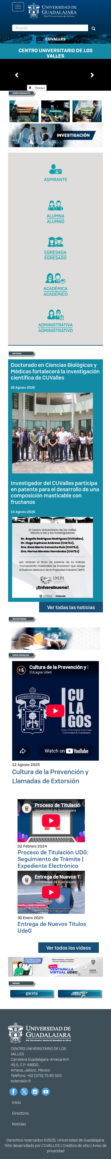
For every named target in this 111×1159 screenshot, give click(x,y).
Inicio (16, 1102)
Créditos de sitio (76, 1145)
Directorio (20, 1113)
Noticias (19, 1124)
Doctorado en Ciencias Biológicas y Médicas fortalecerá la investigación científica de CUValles (55, 371)
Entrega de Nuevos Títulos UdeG (52, 927)
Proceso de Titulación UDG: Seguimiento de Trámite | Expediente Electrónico (53, 859)
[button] (17, 75)
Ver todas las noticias (71, 607)
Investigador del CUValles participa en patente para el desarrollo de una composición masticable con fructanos (55, 492)
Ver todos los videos (68, 948)
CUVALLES (50, 1145)
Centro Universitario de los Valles (56, 52)
